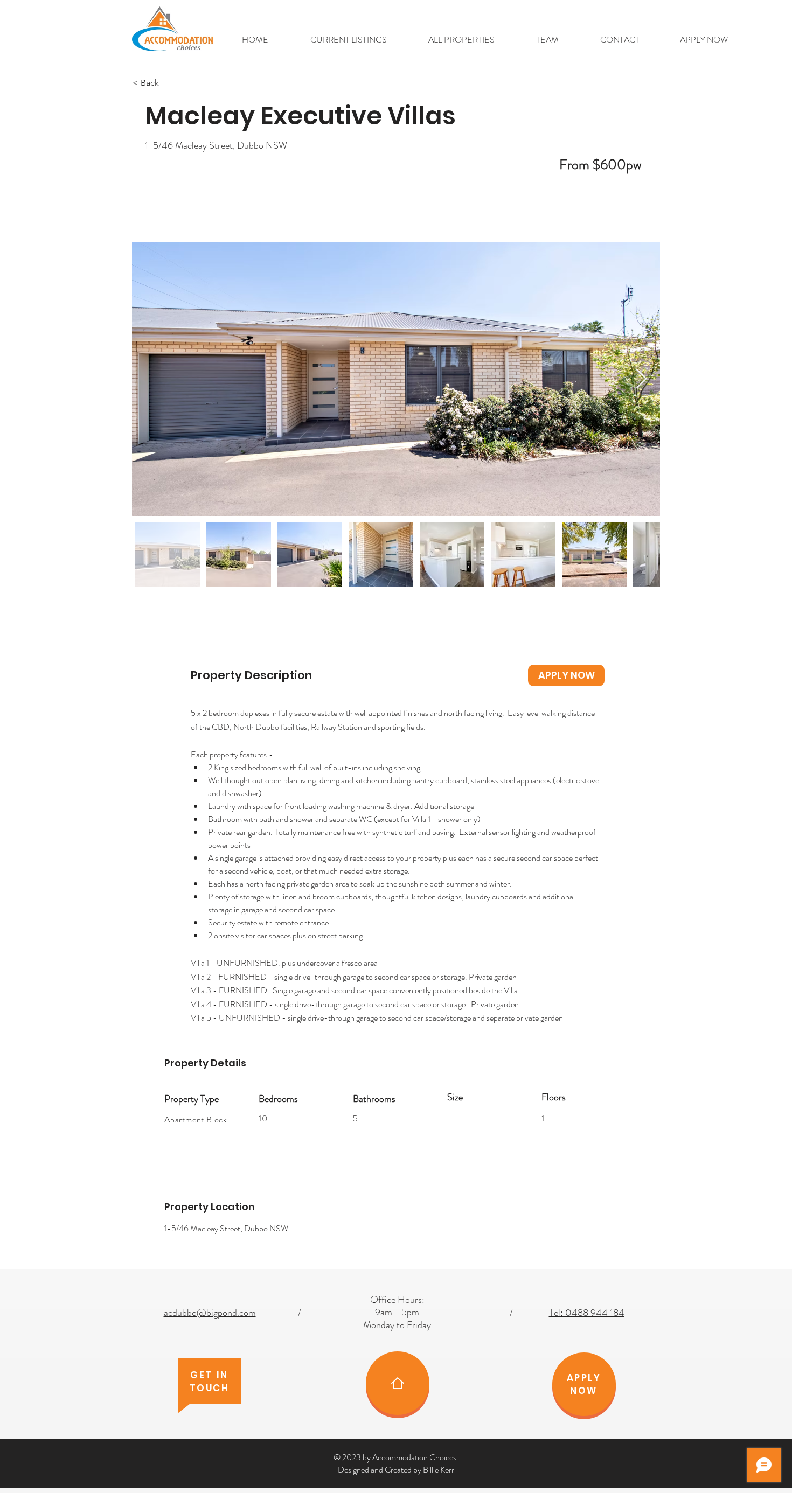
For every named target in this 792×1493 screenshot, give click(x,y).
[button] (348, 40)
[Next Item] (641, 379)
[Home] (397, 1383)
